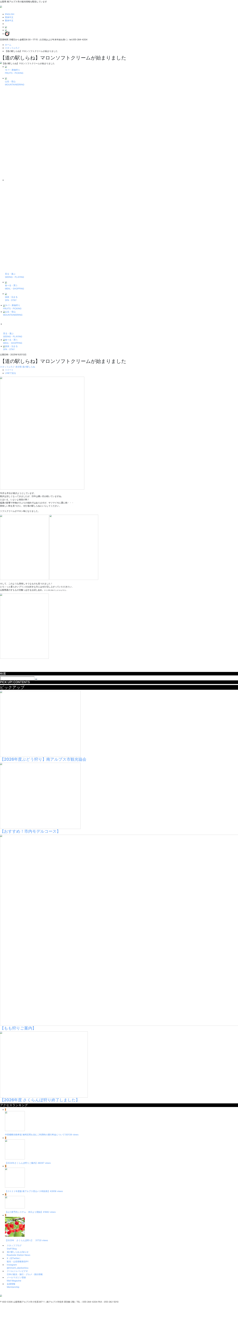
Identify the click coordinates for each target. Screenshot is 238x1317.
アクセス (4, 1292)
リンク (11, 1292)
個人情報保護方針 (61, 1292)
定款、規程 (75, 1292)
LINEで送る (10, 373)
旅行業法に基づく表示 (42, 1292)
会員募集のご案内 (23, 1292)
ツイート (9, 370)
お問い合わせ (86, 1292)
